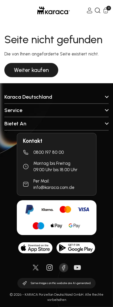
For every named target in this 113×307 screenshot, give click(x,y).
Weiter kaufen (31, 70)
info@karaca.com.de (53, 187)
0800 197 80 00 (48, 152)
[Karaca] (45, 10)
